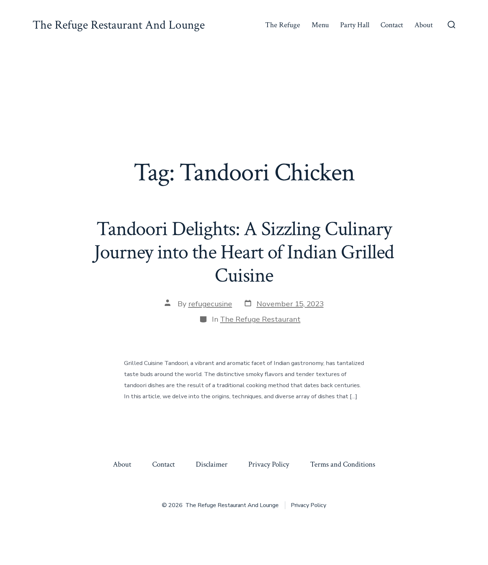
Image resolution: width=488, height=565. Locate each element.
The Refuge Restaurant (260, 319)
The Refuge (282, 25)
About (423, 25)
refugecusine (210, 304)
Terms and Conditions (342, 464)
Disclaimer (212, 464)
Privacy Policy (268, 464)
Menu (320, 25)
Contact (391, 25)
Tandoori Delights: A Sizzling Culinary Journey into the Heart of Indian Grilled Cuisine (244, 252)
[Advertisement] (244, 104)
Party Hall (354, 25)
